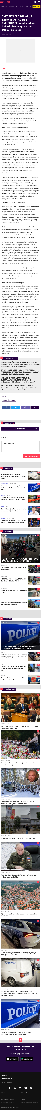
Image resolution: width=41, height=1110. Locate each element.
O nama (3, 1092)
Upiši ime (4, 437)
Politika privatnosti (7, 1103)
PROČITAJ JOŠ (10, 689)
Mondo (4, 1075)
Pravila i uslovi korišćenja (29, 1103)
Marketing (24, 1092)
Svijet (7, 12)
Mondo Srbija (7, 1079)
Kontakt (24, 1096)
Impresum (4, 1096)
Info (3, 12)
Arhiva (23, 1099)
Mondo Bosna (7, 1082)
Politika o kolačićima (7, 1099)
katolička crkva (9, 400)
